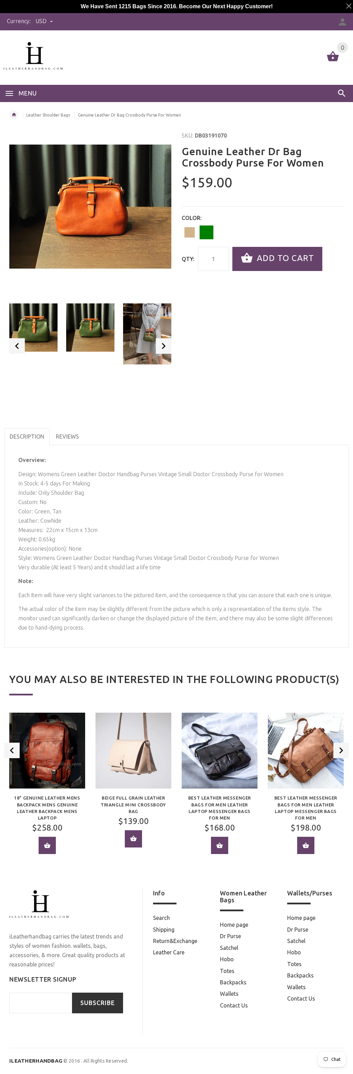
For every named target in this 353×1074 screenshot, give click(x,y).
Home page (234, 925)
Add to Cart (284, 258)
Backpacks (233, 982)
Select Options (219, 845)
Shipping (163, 929)
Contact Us (234, 1005)
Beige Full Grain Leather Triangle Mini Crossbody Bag (133, 804)
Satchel (229, 948)
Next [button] (163, 346)
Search (161, 918)
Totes (227, 971)
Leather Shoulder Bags (48, 115)
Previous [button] (17, 346)
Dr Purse (230, 936)
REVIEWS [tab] (67, 436)
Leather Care (168, 952)
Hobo (227, 959)
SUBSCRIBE (97, 1003)
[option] (33, 327)
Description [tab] (27, 436)
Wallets (229, 994)
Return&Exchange (175, 941)
